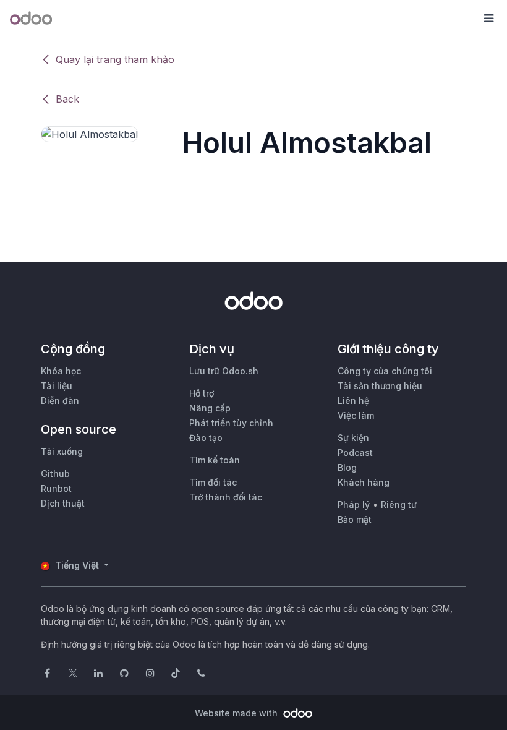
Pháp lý (354, 504)
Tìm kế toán (214, 460)
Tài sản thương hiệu (380, 385)
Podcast (355, 452)
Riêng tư (399, 504)
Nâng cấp (210, 408)
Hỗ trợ (201, 393)
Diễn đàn (60, 400)
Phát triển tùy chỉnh (231, 423)
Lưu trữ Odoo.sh (223, 371)
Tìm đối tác (213, 482)
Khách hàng (364, 482)
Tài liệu (56, 385)
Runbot (56, 488)
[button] (488, 18)
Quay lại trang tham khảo (115, 59)
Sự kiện (353, 437)
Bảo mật (355, 519)
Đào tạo (206, 437)
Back (67, 99)
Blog (347, 467)
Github (55, 473)
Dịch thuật (63, 503)
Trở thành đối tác (225, 497)
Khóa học (61, 371)
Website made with (237, 713)
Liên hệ (353, 400)
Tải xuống (62, 451)
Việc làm (356, 415)
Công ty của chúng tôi (385, 371)
